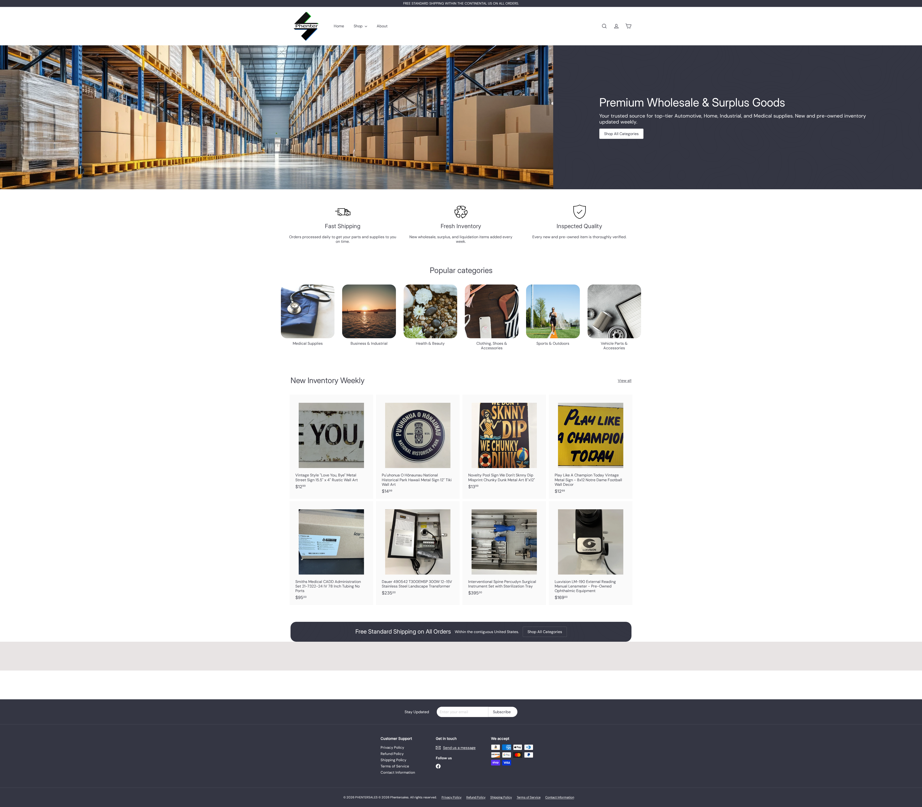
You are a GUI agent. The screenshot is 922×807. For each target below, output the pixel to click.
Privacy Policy (392, 747)
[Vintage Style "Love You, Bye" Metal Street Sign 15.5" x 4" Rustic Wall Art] (331, 444)
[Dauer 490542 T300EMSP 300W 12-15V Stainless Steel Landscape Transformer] (418, 550)
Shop (359, 26)
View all (624, 380)
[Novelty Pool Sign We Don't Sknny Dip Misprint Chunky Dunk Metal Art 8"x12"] (504, 444)
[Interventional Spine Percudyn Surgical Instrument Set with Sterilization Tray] (504, 550)
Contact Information (398, 772)
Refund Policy (392, 753)
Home (339, 26)
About (382, 26)
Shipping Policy (393, 760)
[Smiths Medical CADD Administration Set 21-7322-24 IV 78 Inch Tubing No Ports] (331, 553)
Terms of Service (395, 766)
